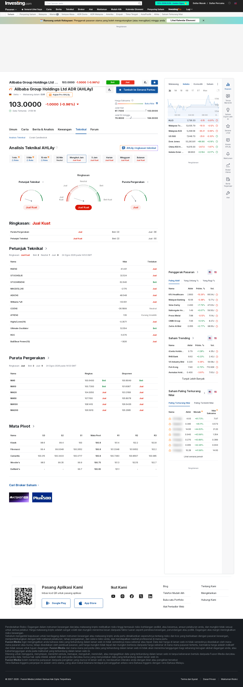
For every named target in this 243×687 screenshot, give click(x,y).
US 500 (172, 136)
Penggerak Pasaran (181, 272)
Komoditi (198, 84)
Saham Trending (179, 338)
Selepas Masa (67, 14)
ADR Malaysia (96, 14)
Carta (25, 129)
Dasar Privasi (209, 679)
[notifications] (229, 3)
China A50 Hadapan (178, 147)
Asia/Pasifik (146, 14)
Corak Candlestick (38, 137)
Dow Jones (174, 141)
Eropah (119, 14)
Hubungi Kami (208, 599)
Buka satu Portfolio (173, 599)
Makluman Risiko (229, 679)
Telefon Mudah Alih (173, 593)
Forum (94, 129)
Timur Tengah (132, 14)
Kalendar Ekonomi (134, 9)
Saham (11, 14)
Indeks (186, 84)
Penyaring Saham (155, 9)
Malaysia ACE (175, 131)
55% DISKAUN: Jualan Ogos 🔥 (172, 3)
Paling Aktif (174, 280)
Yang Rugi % (209, 280)
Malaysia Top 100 (177, 125)
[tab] (15, 159)
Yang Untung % (191, 280)
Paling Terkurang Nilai (179, 403)
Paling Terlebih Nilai (203, 403)
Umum (13, 129)
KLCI (171, 120)
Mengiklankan (208, 593)
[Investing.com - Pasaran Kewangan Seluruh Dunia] (18, 3)
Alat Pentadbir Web (173, 606)
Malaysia (43, 14)
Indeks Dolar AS (176, 152)
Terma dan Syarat (189, 679)
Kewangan (65, 129)
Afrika (156, 14)
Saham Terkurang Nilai (172, 14)
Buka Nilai (149, 103)
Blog (165, 586)
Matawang (174, 84)
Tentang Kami (208, 586)
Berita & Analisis (43, 129)
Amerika (109, 14)
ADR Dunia (82, 14)
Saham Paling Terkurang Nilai (185, 393)
